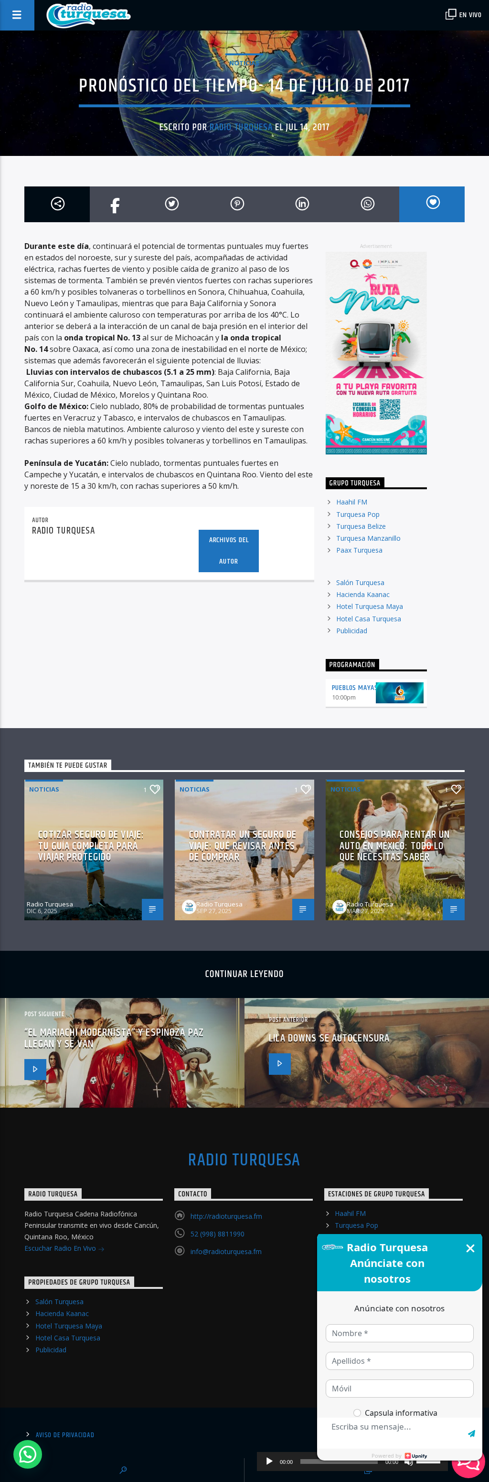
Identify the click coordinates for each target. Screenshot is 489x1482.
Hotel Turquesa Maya (369, 606)
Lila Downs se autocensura (329, 1038)
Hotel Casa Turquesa (368, 618)
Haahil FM (351, 501)
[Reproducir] (269, 1461)
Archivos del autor (229, 550)
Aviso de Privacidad (65, 1435)
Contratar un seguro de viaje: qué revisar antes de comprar (243, 845)
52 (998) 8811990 (217, 1233)
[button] (27, 1454)
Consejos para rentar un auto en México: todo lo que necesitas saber (395, 845)
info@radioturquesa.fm (226, 1251)
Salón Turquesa (360, 582)
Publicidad (351, 630)
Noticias (244, 63)
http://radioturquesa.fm (226, 1216)
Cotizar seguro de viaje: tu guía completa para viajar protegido (91, 845)
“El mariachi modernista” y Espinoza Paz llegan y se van (114, 1038)
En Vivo (470, 15)
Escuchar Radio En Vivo (61, 1248)
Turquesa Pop (358, 514)
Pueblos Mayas (355, 688)
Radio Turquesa (241, 127)
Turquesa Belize (361, 526)
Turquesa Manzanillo (368, 538)
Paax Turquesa (359, 550)
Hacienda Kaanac (363, 594)
